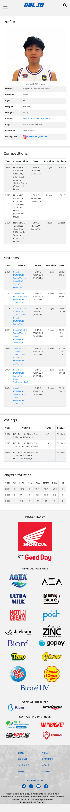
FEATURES (47, 759)
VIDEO (45, 752)
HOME (21, 752)
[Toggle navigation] (5, 5)
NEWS (21, 771)
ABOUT (45, 765)
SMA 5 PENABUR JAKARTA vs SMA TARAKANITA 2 (20, 375)
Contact (41, 802)
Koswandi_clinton (37, 136)
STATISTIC (47, 771)
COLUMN (22, 759)
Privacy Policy (27, 802)
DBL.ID (28, 794)
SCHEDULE (23, 765)
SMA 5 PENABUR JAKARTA (36, 118)
